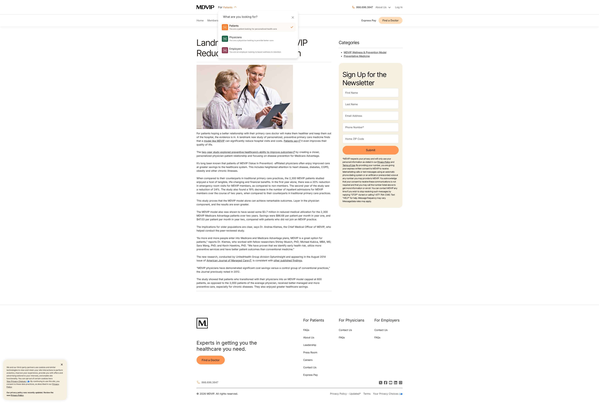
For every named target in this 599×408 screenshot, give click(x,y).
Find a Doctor (390, 20)
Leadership (309, 344)
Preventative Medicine (357, 56)
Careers (307, 359)
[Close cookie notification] (62, 364)
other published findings (288, 260)
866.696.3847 (364, 7)
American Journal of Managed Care (227, 260)
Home (200, 20)
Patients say (291, 140)
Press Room (310, 352)
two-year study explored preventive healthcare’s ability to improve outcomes (247, 152)
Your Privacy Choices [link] (386, 393)
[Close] (292, 17)
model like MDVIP (214, 140)
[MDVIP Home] (207, 7)
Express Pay (368, 20)
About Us (308, 337)
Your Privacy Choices (16, 381)
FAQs (306, 330)
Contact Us (309, 367)
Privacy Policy (17, 395)
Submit (370, 150)
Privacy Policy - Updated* (345, 393)
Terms (366, 393)
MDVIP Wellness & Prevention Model (365, 52)
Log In (398, 7)
